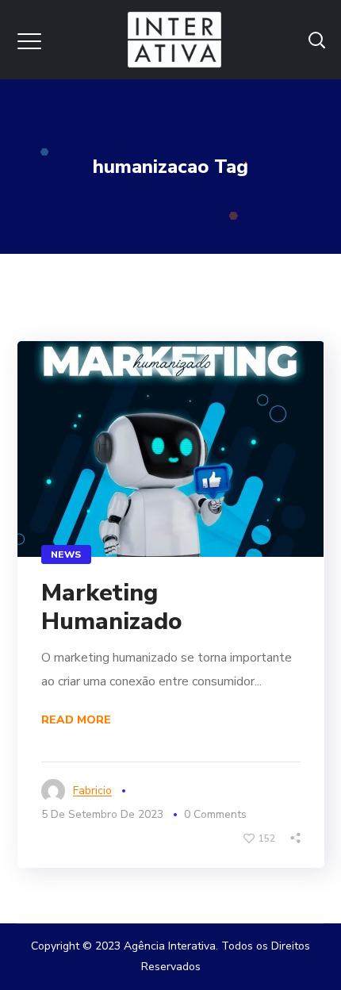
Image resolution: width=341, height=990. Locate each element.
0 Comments (215, 814)
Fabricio (92, 790)
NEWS (66, 554)
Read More (76, 719)
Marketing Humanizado (111, 607)
